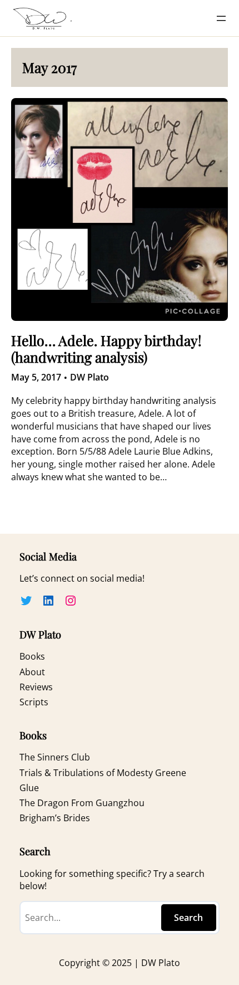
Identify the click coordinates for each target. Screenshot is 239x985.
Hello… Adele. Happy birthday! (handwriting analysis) (106, 348)
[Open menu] (221, 18)
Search (188, 917)
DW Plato (89, 377)
